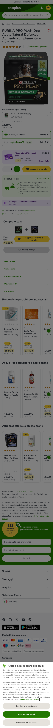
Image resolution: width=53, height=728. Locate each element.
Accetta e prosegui (26, 714)
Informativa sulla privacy (29, 699)
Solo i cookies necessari (26, 722)
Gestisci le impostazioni (26, 706)
